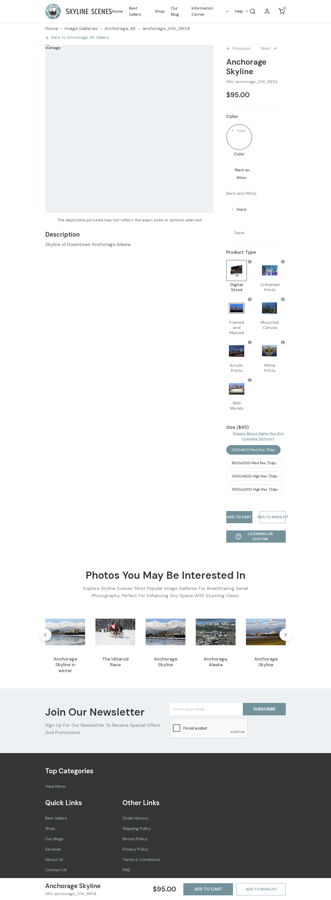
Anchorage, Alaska (216, 662)
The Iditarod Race (115, 662)
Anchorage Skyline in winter (65, 665)
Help (239, 11)
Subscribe (264, 709)
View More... (56, 786)
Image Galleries (81, 28)
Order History (135, 818)
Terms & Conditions (141, 859)
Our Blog (175, 11)
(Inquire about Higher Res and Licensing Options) (258, 436)
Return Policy (135, 839)
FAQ (126, 870)
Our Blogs (54, 839)
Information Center (202, 11)
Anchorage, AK (120, 28)
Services (53, 849)
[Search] (253, 11)
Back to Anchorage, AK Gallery (80, 37)
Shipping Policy (137, 828)
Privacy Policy (135, 849)
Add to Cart (208, 889)
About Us (54, 859)
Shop (160, 11)
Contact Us (56, 870)
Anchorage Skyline (165, 662)
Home (117, 11)
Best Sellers (135, 11)
